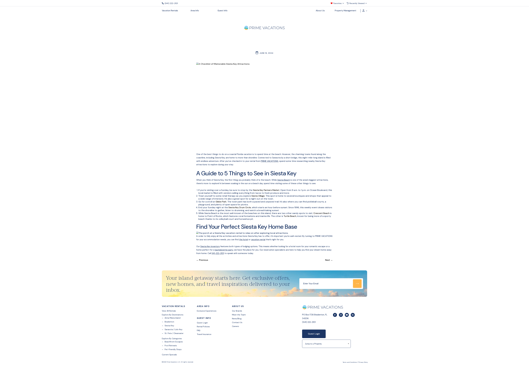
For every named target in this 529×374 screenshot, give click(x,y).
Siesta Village (258, 195)
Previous (202, 260)
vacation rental (258, 239)
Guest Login (202, 322)
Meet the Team (239, 314)
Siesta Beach (283, 180)
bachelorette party (224, 250)
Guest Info (222, 10)
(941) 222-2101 (171, 3)
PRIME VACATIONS (269, 161)
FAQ (198, 330)
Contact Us (237, 322)
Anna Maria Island (172, 318)
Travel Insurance (204, 334)
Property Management (345, 10)
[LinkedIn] (353, 315)
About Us (320, 10)
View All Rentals (169, 311)
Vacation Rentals (170, 10)
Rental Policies (203, 326)
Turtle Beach (290, 216)
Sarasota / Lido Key (173, 329)
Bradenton (169, 321)
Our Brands (237, 311)
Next (329, 260)
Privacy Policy (363, 362)
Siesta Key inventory (210, 246)
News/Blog (236, 318)
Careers (235, 326)
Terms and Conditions (350, 362)
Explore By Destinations (172, 314)
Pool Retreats (171, 345)
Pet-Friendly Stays (173, 349)
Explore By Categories (172, 338)
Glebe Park (221, 201)
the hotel (243, 239)
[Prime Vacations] (264, 28)
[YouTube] (347, 315)
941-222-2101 (218, 253)
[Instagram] (341, 315)
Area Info (195, 10)
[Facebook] (335, 315)
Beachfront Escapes (174, 341)
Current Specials (169, 354)
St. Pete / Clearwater (174, 333)
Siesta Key (169, 325)
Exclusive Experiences (206, 311)
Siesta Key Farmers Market (266, 190)
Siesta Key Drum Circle (239, 207)
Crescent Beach (321, 213)
